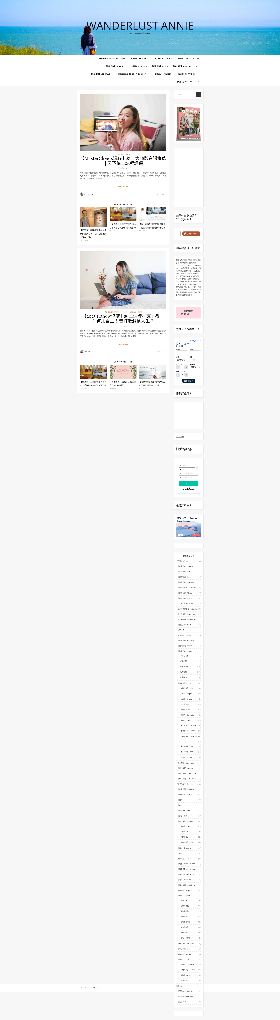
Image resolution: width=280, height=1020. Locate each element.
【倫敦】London (184, 58)
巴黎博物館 (184, 666)
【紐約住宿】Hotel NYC (186, 885)
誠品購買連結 (193, 138)
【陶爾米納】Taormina (188, 731)
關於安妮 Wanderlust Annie (112, 58)
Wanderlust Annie (140, 25)
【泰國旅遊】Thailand (186, 582)
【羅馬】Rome (184, 709)
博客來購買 (184, 138)
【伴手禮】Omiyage (186, 964)
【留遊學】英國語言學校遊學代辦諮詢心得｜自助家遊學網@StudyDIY (93, 233)
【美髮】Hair (184, 837)
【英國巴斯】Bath (184, 949)
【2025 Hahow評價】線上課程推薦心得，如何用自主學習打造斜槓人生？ (123, 318)
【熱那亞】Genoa (185, 699)
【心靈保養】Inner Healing (187, 614)
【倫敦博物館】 (184, 906)
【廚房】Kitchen (184, 800)
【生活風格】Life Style (100, 74)
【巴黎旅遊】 (184, 656)
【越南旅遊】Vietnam (185, 593)
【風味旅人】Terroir (162, 74)
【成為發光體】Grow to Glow (115, 312)
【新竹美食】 (184, 980)
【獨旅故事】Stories (185, 768)
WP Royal (95, 988)
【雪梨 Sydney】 (184, 1002)
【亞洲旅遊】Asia (158, 66)
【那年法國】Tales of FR (187, 773)
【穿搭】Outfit (183, 816)
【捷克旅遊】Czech (185, 646)
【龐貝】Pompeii (185, 757)
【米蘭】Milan (184, 704)
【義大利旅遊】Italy (161, 58)
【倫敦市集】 (184, 916)
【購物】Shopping (184, 848)
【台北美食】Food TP (187, 970)
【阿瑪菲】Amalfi (186, 752)
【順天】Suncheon (186, 603)
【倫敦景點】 (184, 927)
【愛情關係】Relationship (187, 619)
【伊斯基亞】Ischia (186, 688)
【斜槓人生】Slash (123, 154)
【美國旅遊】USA (138, 66)
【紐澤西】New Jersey (186, 874)
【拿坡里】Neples (185, 693)
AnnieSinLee (88, 194)
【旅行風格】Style (184, 810)
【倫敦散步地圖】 (185, 922)
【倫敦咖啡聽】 (184, 911)
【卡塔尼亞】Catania (188, 725)
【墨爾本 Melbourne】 (186, 991)
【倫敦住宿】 (184, 900)
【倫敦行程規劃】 (185, 938)
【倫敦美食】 (184, 932)
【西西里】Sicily (185, 720)
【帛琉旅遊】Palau (184, 571)
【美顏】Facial (184, 831)
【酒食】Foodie (183, 959)
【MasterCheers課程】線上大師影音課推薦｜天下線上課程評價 (123, 160)
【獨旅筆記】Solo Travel (183, 66)
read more (123, 186)
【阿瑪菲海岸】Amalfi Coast (189, 736)
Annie (180, 853)
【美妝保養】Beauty (185, 821)
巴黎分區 (183, 661)
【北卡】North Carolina (186, 864)
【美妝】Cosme (185, 826)
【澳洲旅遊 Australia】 (186, 82)
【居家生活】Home (185, 794)
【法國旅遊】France (186, 74)
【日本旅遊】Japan (184, 577)
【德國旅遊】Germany (186, 640)
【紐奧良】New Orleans (187, 869)
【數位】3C (182, 805)
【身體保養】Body (186, 842)
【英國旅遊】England (114, 66)
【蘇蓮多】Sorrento (186, 715)
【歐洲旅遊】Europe (137, 58)
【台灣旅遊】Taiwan (185, 566)
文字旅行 (181, 630)
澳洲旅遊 (179, 986)
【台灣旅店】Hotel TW (186, 789)
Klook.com (180, 437)
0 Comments (161, 194)
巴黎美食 (183, 677)
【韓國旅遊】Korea (185, 598)
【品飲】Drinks (184, 975)
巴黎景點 (183, 672)
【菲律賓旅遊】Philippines (187, 587)
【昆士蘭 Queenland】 (186, 996)
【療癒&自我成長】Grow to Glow (131, 74)
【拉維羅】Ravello (187, 746)
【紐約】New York (184, 880)
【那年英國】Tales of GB (187, 779)
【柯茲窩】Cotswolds (186, 943)
